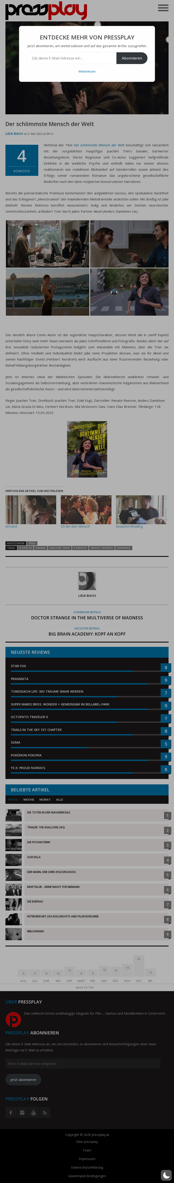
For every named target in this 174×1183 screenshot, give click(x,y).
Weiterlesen (87, 71)
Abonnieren (132, 58)
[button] (166, 1175)
